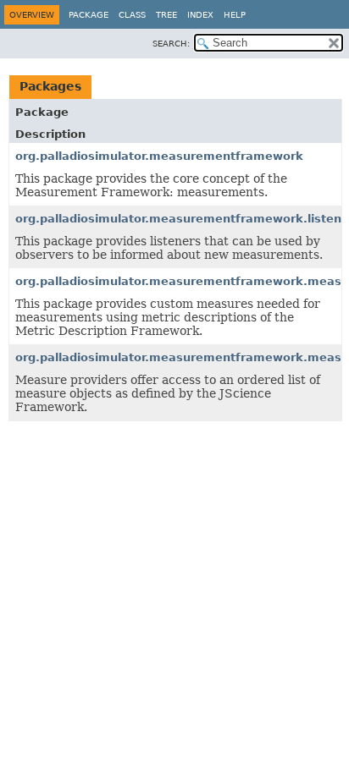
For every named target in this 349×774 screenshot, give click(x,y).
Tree (166, 14)
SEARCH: (171, 43)
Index (200, 14)
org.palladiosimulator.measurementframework (159, 156)
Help (235, 14)
